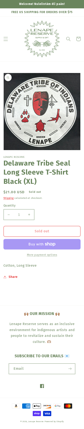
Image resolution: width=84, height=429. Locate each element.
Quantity (9, 205)
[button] (6, 39)
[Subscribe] (70, 368)
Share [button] (13, 277)
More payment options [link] (42, 254)
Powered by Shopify (54, 421)
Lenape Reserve (36, 421)
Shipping (8, 198)
